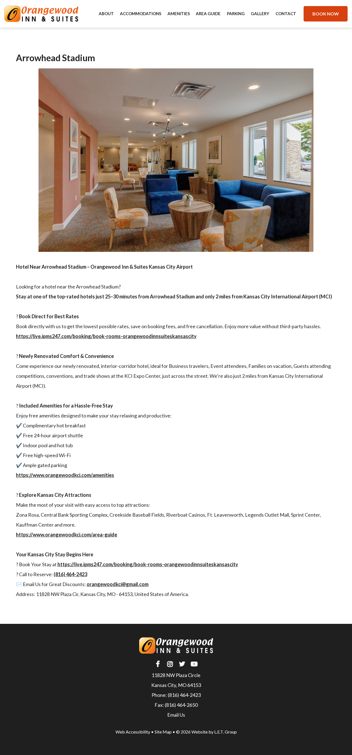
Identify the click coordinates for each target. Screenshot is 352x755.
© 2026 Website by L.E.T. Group (206, 731)
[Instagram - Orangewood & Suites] (170, 664)
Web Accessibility (133, 731)
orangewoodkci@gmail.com (117, 584)
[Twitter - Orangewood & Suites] (182, 664)
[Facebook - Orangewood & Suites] (158, 664)
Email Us (176, 715)
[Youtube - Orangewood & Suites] (194, 664)
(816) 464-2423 (184, 695)
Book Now (325, 13)
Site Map (163, 731)
